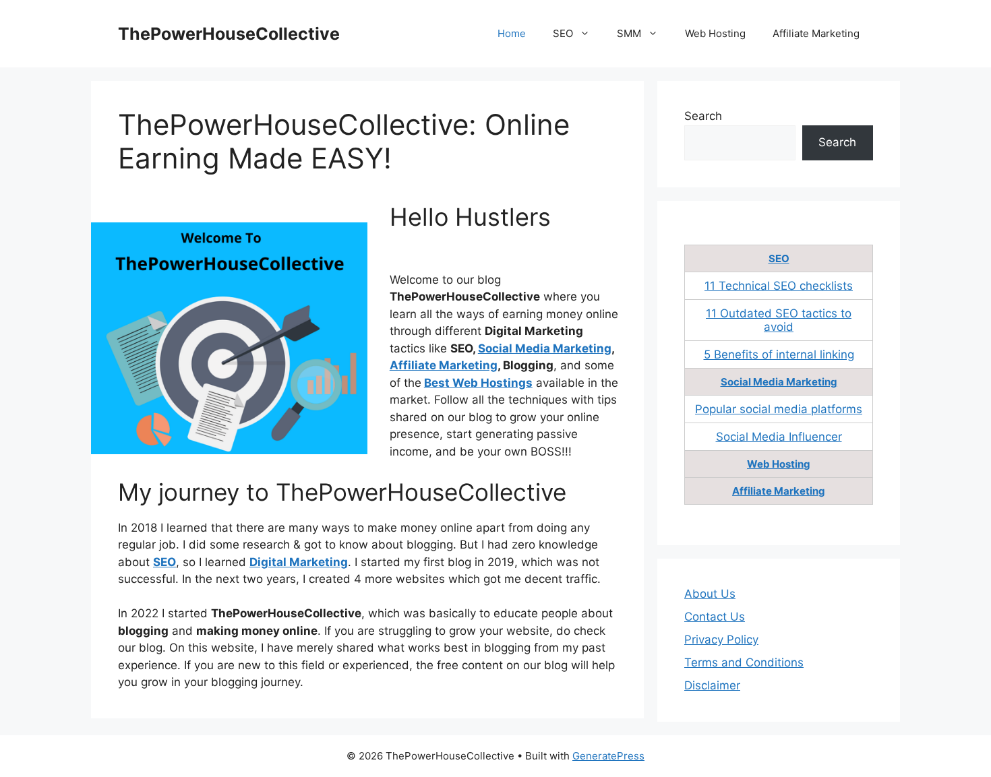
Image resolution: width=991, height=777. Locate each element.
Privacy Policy (721, 639)
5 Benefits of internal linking (779, 354)
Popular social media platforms (778, 409)
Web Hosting (715, 33)
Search (703, 116)
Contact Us (714, 616)
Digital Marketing (298, 562)
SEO (563, 33)
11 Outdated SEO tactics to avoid (778, 320)
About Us (709, 593)
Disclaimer (712, 685)
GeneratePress (608, 755)
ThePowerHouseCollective (229, 34)
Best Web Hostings (478, 383)
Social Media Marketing (544, 348)
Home (512, 33)
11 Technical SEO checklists (778, 285)
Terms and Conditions (744, 662)
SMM (629, 33)
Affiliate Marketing (816, 33)
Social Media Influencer (779, 436)
